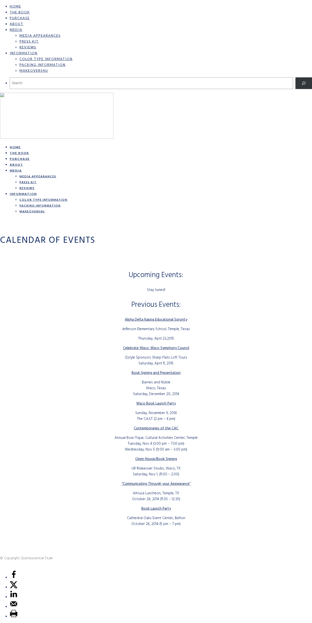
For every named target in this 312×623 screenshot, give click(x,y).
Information (24, 53)
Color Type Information (46, 59)
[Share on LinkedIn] (14, 597)
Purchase (20, 18)
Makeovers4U (34, 70)
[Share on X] (14, 587)
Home (15, 6)
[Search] (303, 83)
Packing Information (43, 65)
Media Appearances (40, 35)
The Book (20, 12)
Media (16, 30)
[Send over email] (14, 607)
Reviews (28, 47)
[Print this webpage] (14, 616)
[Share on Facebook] (14, 577)
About (16, 24)
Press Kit (29, 41)
